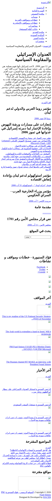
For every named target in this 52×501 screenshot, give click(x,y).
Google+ (41, 272)
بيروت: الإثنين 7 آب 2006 (40, 201)
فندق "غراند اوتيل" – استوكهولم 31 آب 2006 (31, 185)
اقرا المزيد (46, 102)
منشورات (39, 41)
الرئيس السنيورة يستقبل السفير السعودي (32, 404)
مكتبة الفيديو (38, 32)
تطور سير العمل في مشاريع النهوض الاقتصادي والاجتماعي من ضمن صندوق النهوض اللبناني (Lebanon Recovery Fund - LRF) (26, 140)
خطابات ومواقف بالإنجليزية (25, 23)
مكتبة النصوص (37, 14)
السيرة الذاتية (38, 11)
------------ (47, 213)
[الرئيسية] (46, 2)
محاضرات (33, 26)
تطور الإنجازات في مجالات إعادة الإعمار (33, 146)
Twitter (42, 269)
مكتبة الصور (38, 38)
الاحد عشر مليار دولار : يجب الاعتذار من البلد (31, 453)
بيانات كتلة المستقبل (28, 29)
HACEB (47, 497)
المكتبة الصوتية (37, 35)
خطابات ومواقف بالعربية (26, 20)
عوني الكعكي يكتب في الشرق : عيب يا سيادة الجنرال (26, 455)
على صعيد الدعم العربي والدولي (36, 164)
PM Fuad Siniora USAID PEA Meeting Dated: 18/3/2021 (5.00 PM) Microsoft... (30, 348)
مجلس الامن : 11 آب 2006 (39, 225)
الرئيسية (40, 7)
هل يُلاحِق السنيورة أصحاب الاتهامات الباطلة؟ (30, 450)
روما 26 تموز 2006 (42, 118)
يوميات (34, 17)
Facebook (41, 267)
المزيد (48, 304)
